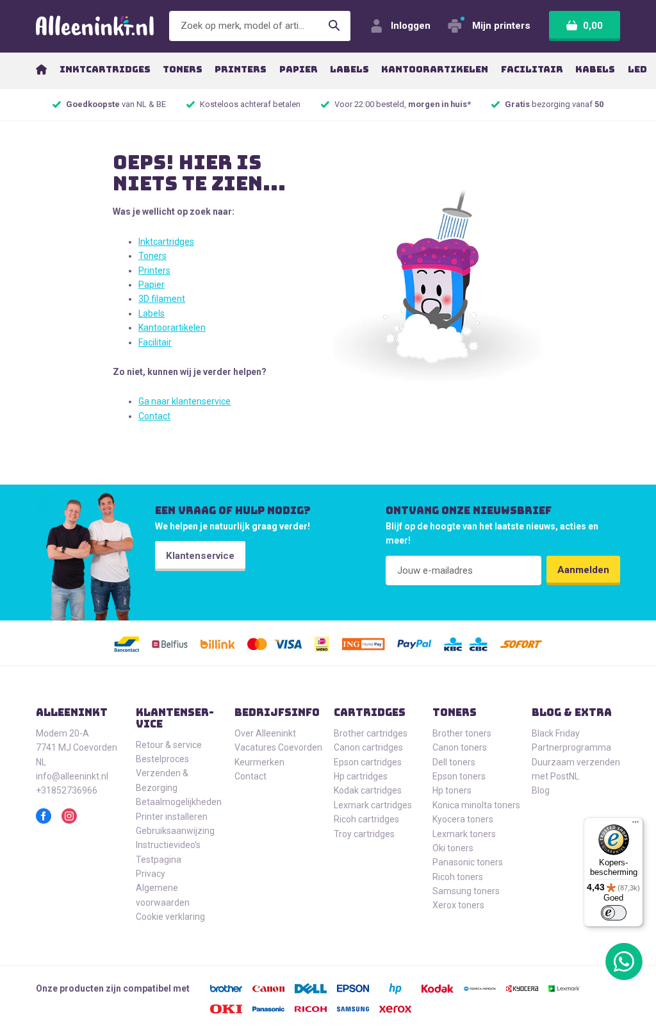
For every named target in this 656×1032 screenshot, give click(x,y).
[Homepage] (41, 69)
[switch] (614, 912)
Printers (154, 270)
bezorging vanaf (554, 104)
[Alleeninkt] (95, 26)
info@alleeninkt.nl (72, 776)
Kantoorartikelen (172, 327)
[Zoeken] (334, 26)
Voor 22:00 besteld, (402, 104)
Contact (154, 416)
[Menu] (635, 825)
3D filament (161, 299)
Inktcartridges (166, 242)
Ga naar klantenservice (184, 401)
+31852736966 (66, 790)
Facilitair (155, 342)
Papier (151, 284)
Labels (151, 313)
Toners (152, 256)
